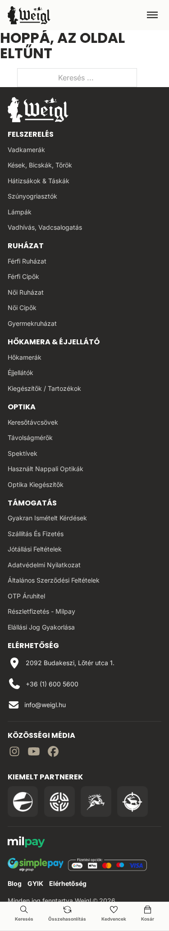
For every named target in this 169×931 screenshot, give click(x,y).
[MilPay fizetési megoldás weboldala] (26, 843)
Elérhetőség (68, 883)
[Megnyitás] (152, 15)
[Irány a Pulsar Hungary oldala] (23, 801)
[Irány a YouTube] (34, 753)
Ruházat (26, 246)
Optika (22, 407)
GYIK (35, 883)
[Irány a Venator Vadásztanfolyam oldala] (96, 801)
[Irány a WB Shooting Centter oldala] (59, 801)
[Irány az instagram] (14, 753)
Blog (15, 883)
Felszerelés (31, 134)
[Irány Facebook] (53, 753)
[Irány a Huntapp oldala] (132, 801)
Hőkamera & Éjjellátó (54, 342)
